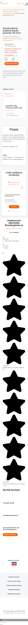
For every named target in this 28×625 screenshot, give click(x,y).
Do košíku (14, 207)
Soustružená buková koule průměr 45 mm (12, 195)
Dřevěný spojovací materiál (11, 11)
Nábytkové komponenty (18, 9)
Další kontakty (10, 534)
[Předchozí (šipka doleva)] (0, 624)
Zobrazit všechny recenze (14, 228)
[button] (21, 187)
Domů (4, 9)
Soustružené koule (7, 13)
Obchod (9, 9)
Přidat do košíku (11, 63)
